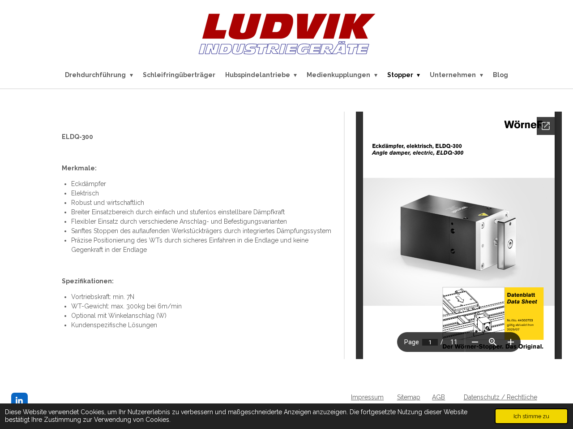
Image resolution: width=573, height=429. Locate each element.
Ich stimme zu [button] (531, 416)
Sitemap (408, 397)
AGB (438, 397)
